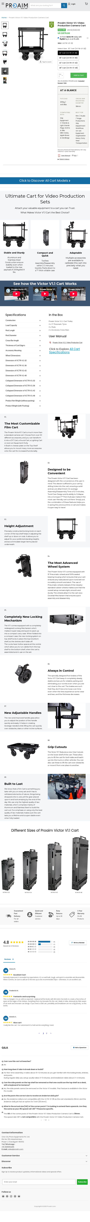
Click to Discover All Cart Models (44, 180)
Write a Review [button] (79, 943)
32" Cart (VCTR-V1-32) (68, 53)
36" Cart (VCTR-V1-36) (68, 58)
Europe (60, 83)
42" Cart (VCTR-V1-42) (68, 63)
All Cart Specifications (64, 350)
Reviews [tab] (7, 959)
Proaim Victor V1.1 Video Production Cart (67, 342)
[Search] (64, 5)
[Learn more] (87, 38)
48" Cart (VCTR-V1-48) (68, 68)
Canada (81, 81)
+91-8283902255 (8, 1147)
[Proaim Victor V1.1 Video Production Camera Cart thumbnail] (4, 25)
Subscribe (82, 1182)
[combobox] (45, 5)
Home (4, 17)
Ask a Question (80, 1048)
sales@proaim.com (15, 1149)
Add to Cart (79, 75)
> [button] (50, 1033)
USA (65, 83)
